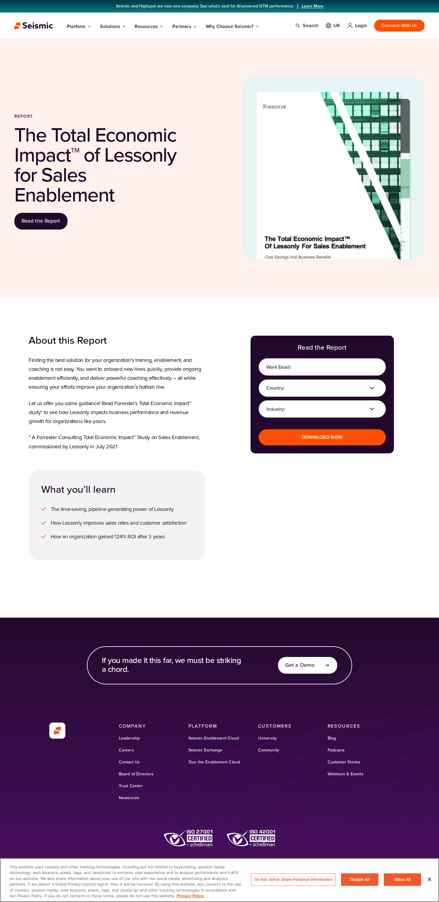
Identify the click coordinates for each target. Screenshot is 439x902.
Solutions (110, 27)
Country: (275, 388)
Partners (181, 27)
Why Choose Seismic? (230, 27)
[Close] (429, 879)
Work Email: (278, 367)
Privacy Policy (190, 895)
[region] (219, 880)
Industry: (275, 409)
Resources (146, 27)
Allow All (402, 879)
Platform (76, 27)
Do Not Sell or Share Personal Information (293, 879)
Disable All (359, 879)
